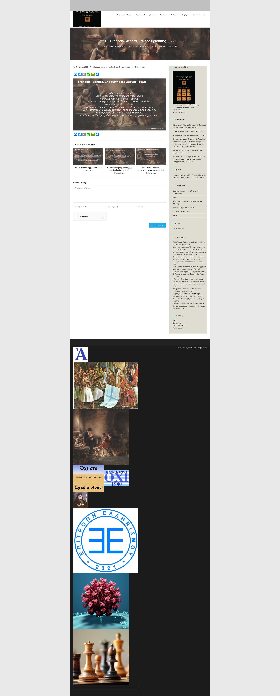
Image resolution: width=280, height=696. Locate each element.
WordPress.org (178, 328)
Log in (175, 320)
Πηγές (175, 215)
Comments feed (178, 325)
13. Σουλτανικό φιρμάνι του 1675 (88, 168)
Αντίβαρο (181, 237)
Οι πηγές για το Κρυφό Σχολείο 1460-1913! (188, 131)
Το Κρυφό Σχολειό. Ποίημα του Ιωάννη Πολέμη (189, 135)
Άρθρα (175, 197)
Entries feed (177, 323)
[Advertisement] (140, 5)
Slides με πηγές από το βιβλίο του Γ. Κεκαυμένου (111, 67)
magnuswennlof (178, 175)
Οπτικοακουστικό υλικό (181, 211)
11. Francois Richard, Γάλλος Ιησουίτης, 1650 (163, 46)
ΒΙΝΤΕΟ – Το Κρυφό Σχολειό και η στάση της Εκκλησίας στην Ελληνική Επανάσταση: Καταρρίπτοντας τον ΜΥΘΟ (189, 159)
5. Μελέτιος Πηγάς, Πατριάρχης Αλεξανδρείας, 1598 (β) (119, 169)
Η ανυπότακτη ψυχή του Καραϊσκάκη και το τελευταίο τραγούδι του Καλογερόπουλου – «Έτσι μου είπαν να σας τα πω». (188, 259)
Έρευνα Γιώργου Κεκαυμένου (183, 208)
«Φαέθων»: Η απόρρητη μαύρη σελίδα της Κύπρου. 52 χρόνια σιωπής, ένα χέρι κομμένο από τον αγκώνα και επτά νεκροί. (189, 281)
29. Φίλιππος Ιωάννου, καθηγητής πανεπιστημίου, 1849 (151, 169)
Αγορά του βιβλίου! (179, 112)
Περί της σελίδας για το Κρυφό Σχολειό (188, 348)
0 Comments (140, 67)
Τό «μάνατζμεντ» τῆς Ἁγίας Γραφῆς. (186, 299)
